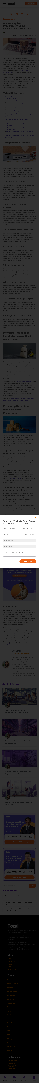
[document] (19, 541)
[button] (35, 517)
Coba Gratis (28, 561)
